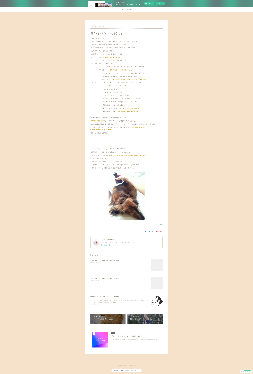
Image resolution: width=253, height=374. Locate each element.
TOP (122, 9)
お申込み (129, 9)
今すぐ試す (148, 3)
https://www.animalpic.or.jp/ (130, 108)
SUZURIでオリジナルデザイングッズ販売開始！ (105, 296)
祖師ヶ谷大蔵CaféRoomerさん (112, 57)
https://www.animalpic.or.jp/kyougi (127, 111)
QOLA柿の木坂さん (97, 121)
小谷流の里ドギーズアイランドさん (121, 70)
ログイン (160, 3)
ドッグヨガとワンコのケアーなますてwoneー (104, 260)
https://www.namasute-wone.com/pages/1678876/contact (130, 79)
